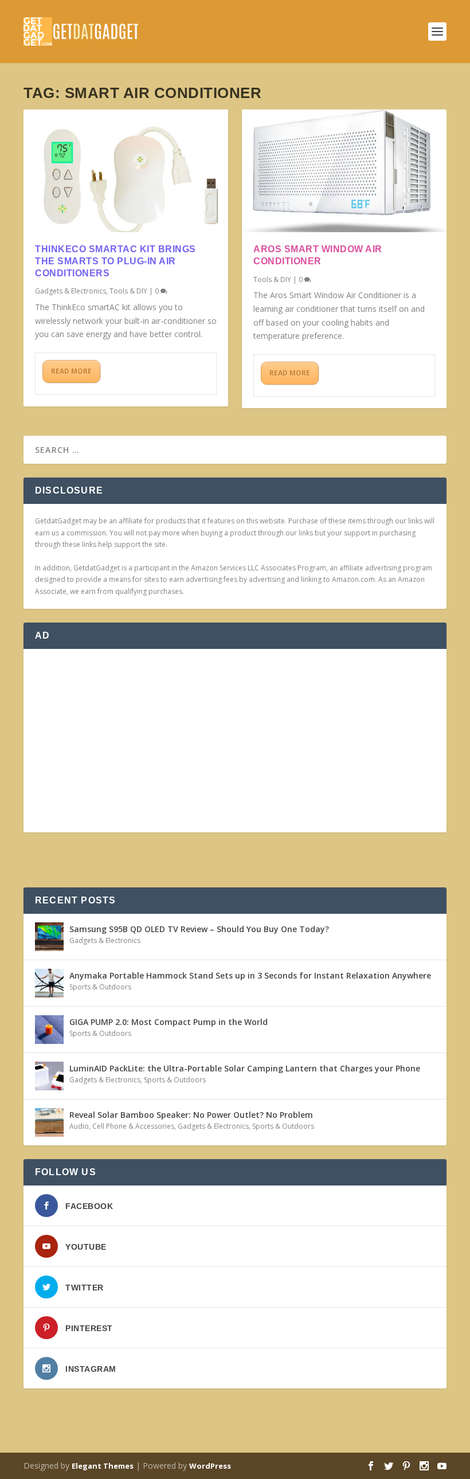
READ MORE (71, 371)
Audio (79, 1126)
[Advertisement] (235, 740)
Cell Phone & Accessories (133, 1126)
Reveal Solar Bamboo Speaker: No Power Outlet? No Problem (191, 1114)
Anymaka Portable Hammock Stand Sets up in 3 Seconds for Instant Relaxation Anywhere (250, 975)
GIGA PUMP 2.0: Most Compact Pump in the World (168, 1021)
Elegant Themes (103, 1466)
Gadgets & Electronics (70, 291)
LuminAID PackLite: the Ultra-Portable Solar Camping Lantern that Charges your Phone (244, 1068)
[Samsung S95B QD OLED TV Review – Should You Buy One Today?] (49, 936)
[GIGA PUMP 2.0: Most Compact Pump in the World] (49, 1029)
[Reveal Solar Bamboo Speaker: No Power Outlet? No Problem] (49, 1122)
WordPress (210, 1466)
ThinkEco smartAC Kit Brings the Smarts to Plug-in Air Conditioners (115, 261)
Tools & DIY (128, 291)
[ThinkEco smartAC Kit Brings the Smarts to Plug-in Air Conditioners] (125, 170)
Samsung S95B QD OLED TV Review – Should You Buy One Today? (199, 929)
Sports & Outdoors (100, 987)
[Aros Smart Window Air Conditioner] (344, 170)
